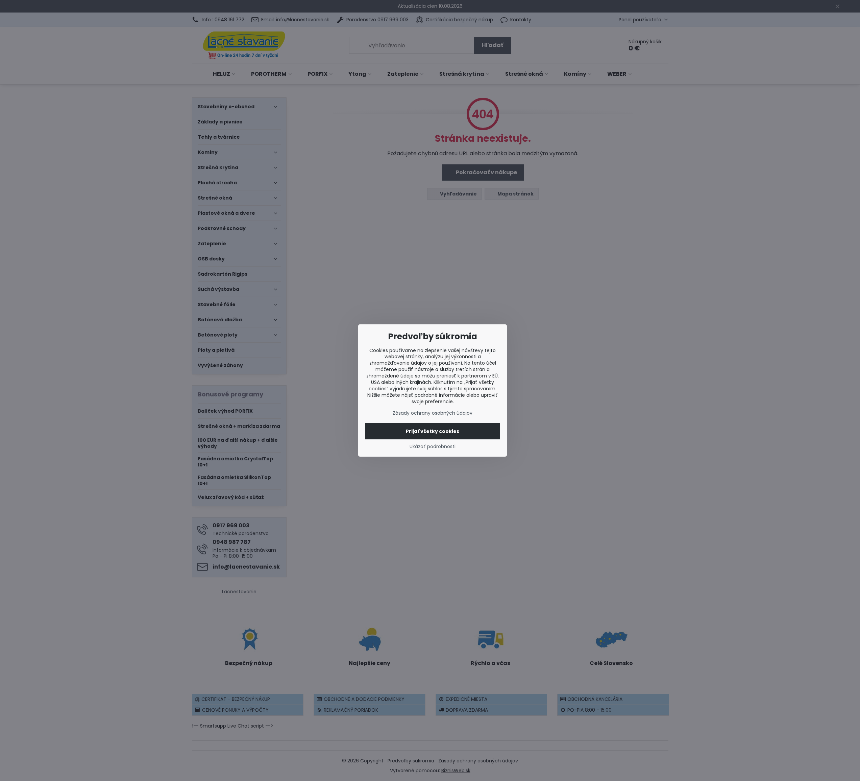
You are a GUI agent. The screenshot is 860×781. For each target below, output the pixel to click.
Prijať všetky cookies (432, 431)
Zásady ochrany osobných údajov (432, 413)
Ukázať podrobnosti (433, 446)
